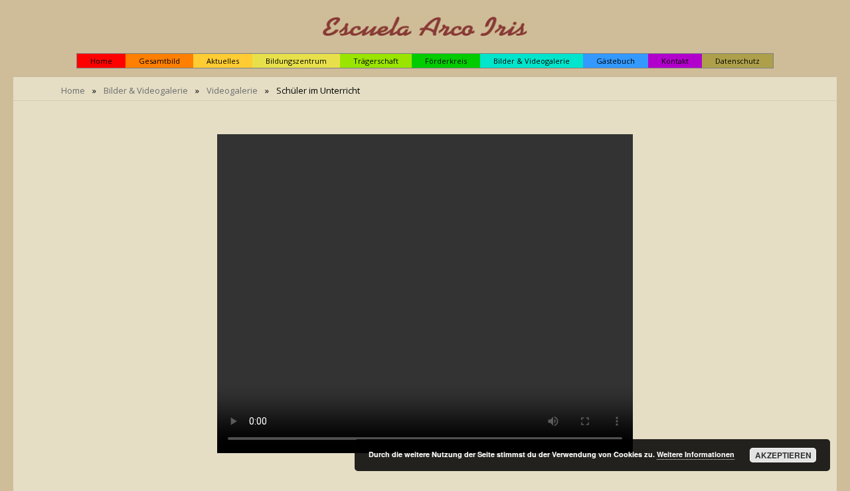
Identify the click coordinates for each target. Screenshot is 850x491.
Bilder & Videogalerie (146, 90)
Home (73, 90)
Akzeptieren (783, 455)
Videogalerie (232, 90)
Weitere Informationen (695, 454)
